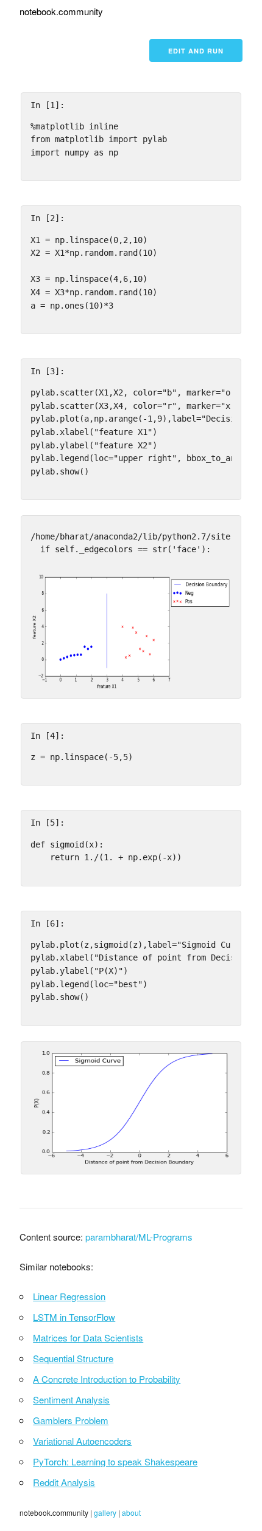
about (131, 1512)
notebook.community (61, 11)
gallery (105, 1512)
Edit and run (196, 50)
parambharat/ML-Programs (139, 1236)
